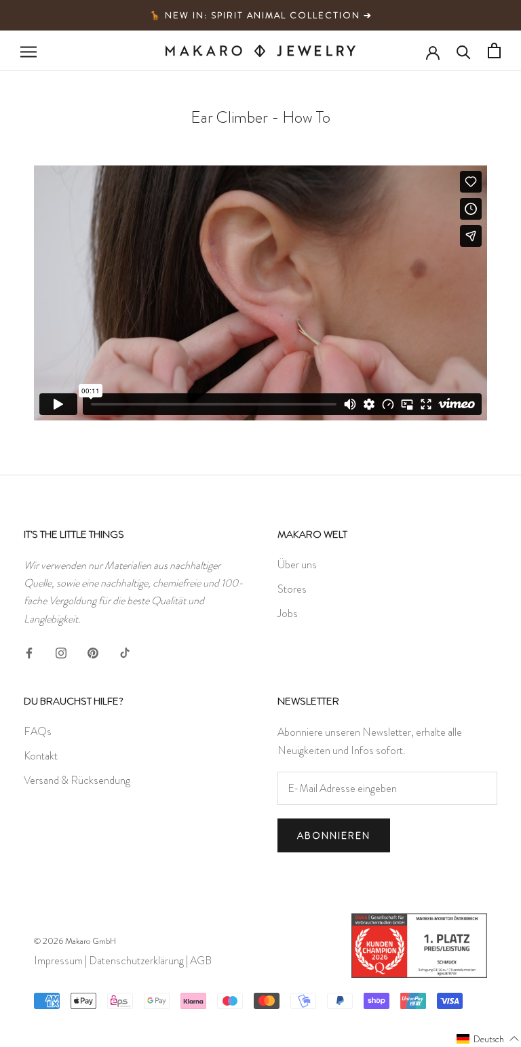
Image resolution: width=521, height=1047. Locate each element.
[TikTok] (124, 650)
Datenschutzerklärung (136, 960)
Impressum (58, 960)
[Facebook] (29, 650)
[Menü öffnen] (28, 51)
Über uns (297, 564)
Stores (292, 589)
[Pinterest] (93, 650)
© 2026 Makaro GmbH (75, 940)
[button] (488, 1038)
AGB (201, 960)
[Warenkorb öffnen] (494, 50)
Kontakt (41, 756)
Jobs (287, 613)
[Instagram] (61, 650)
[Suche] (464, 50)
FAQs (38, 731)
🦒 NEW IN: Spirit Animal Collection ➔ (260, 15)
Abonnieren (333, 835)
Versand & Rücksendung (77, 780)
